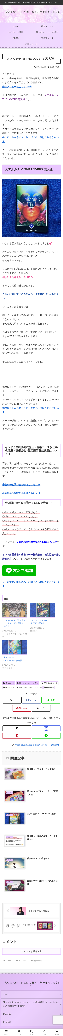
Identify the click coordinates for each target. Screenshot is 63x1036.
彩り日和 (7, 1022)
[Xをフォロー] (16, 728)
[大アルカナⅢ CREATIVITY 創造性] (14, 647)
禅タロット (10, 683)
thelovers (50, 687)
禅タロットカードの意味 (29, 683)
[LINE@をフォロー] (46, 736)
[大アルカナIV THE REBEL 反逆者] (42, 610)
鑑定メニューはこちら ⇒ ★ (17, 86)
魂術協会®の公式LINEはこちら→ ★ (21, 493)
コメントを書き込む (31, 951)
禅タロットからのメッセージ (30, 687)
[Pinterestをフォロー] (16, 736)
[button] (41, 708)
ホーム (6, 994)
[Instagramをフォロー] (46, 728)
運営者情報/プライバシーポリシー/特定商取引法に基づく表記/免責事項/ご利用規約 (30, 1004)
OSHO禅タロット (51, 683)
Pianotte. (7, 1014)
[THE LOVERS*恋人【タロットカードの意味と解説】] (14, 610)
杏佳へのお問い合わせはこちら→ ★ (21, 484)
